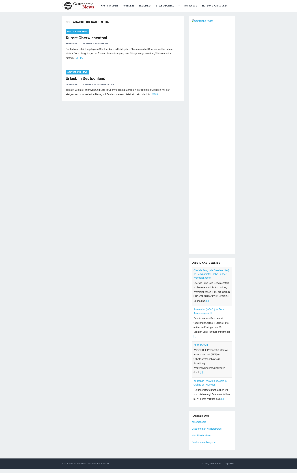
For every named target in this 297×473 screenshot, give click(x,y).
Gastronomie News (77, 31)
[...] (195, 297)
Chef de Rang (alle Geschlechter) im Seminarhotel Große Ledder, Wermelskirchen (211, 403)
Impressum (191, 5)
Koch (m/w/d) (201, 305)
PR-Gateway (72, 43)
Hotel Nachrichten (201, 434)
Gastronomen (109, 5)
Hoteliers (128, 5)
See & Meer (145, 5)
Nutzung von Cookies (215, 5)
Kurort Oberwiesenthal (86, 38)
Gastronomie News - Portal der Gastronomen (89, 463)
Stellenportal (165, 5)
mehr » (79, 58)
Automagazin (199, 421)
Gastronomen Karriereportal (207, 428)
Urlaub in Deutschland (85, 78)
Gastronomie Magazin (203, 441)
